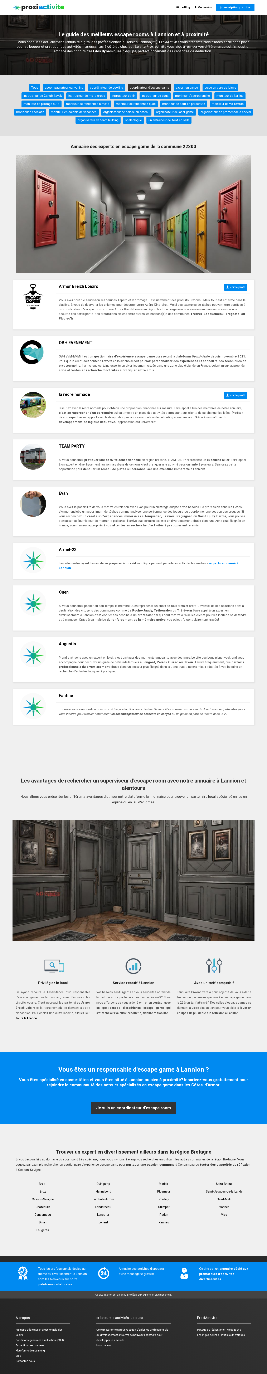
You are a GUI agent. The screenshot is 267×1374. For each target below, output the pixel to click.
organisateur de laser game (175, 112)
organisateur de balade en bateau (126, 112)
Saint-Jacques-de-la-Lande (224, 1191)
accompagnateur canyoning (64, 87)
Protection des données (30, 1345)
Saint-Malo (224, 1199)
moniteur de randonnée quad (136, 104)
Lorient (103, 1222)
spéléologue (133, 120)
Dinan (43, 1222)
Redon (164, 1214)
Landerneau (103, 1207)
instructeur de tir (123, 96)
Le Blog (184, 7)
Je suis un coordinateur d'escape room (133, 1107)
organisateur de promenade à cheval (225, 112)
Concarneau (43, 1214)
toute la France (26, 1018)
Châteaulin (43, 1207)
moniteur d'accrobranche (192, 96)
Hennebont (103, 1191)
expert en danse (187, 87)
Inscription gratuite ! (236, 7)
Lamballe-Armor (103, 1199)
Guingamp (103, 1183)
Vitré (224, 1214)
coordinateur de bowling (106, 87)
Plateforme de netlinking (30, 1350)
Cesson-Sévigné (43, 1199)
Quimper (164, 1207)
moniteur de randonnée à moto (87, 104)
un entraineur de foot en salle (169, 120)
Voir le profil (237, 287)
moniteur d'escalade (30, 112)
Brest (43, 1183)
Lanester (103, 1214)
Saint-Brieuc (224, 1183)
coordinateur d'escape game (149, 87)
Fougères (43, 1230)
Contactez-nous (25, 1361)
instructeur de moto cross (86, 96)
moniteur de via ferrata (228, 104)
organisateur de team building (98, 120)
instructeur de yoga (155, 96)
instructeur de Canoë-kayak (43, 96)
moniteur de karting (230, 96)
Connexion (204, 7)
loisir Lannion (104, 1345)
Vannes (224, 1207)
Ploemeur (163, 1191)
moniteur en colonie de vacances (74, 112)
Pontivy (164, 1199)
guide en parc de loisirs (220, 87)
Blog (18, 1355)
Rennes (164, 1222)
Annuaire (21, 1329)
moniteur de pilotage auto (41, 104)
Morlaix (164, 1183)
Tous (34, 87)
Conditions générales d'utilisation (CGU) (40, 1340)
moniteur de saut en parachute (183, 104)
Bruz (43, 1191)
